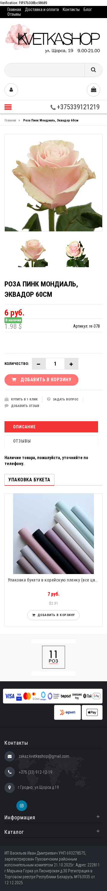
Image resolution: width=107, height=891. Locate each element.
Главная (14, 9)
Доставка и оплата (42, 9)
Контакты (71, 9)
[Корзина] (93, 90)
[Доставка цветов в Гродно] (53, 38)
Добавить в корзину (55, 615)
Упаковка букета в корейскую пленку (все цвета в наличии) (55, 580)
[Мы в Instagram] (21, 805)
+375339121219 (78, 107)
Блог (88, 9)
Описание (24, 426)
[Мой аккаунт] (11, 90)
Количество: (16, 363)
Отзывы (14, 14)
